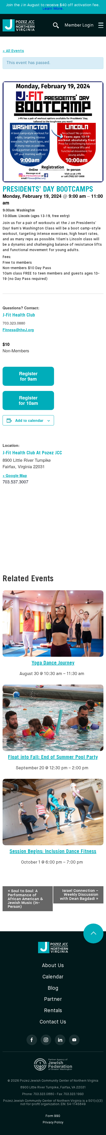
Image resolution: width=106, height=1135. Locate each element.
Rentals (53, 1010)
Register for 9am (28, 376)
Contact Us (53, 1022)
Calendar (52, 977)
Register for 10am (28, 400)
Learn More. (53, 9)
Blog (53, 988)
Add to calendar (29, 420)
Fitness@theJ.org (18, 329)
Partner (53, 999)
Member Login (79, 25)
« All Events (13, 51)
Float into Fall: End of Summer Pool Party (53, 757)
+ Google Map (15, 475)
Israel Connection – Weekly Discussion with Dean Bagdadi (79, 895)
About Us (53, 965)
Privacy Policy (53, 1122)
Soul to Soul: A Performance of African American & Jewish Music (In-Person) (25, 899)
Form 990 (53, 1116)
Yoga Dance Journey (53, 663)
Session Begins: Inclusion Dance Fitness (53, 852)
